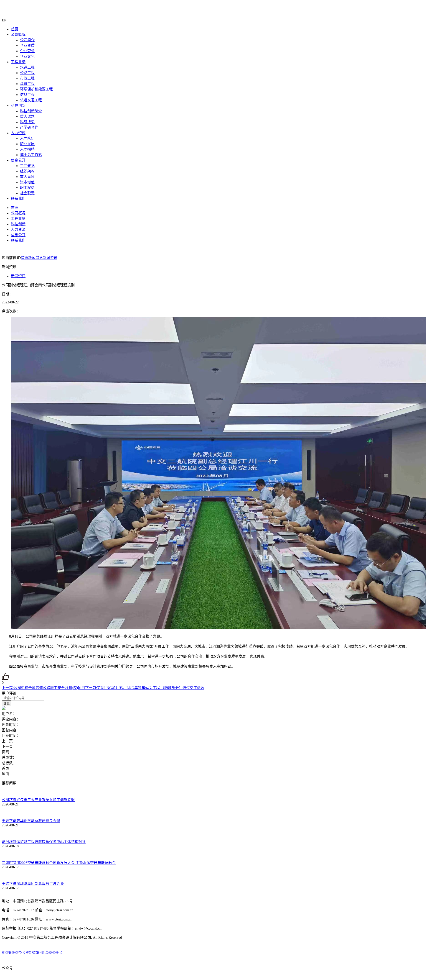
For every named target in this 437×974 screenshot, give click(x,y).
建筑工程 (27, 84)
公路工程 (27, 73)
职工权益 (27, 188)
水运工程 (27, 67)
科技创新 (18, 106)
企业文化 (27, 56)
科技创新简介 (31, 111)
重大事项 (27, 177)
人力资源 (18, 133)
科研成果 (27, 122)
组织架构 (27, 171)
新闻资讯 (35, 258)
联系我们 (18, 198)
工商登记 (27, 166)
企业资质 (27, 45)
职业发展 (27, 144)
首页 (14, 29)
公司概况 (18, 34)
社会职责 (27, 193)
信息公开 (18, 160)
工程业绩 (18, 62)
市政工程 (27, 78)
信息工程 (27, 95)
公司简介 (27, 40)
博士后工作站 (31, 155)
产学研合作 (29, 127)
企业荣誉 (27, 51)
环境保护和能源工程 (36, 89)
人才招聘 (27, 149)
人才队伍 (27, 138)
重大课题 (27, 116)
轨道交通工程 (31, 100)
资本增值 (27, 182)
